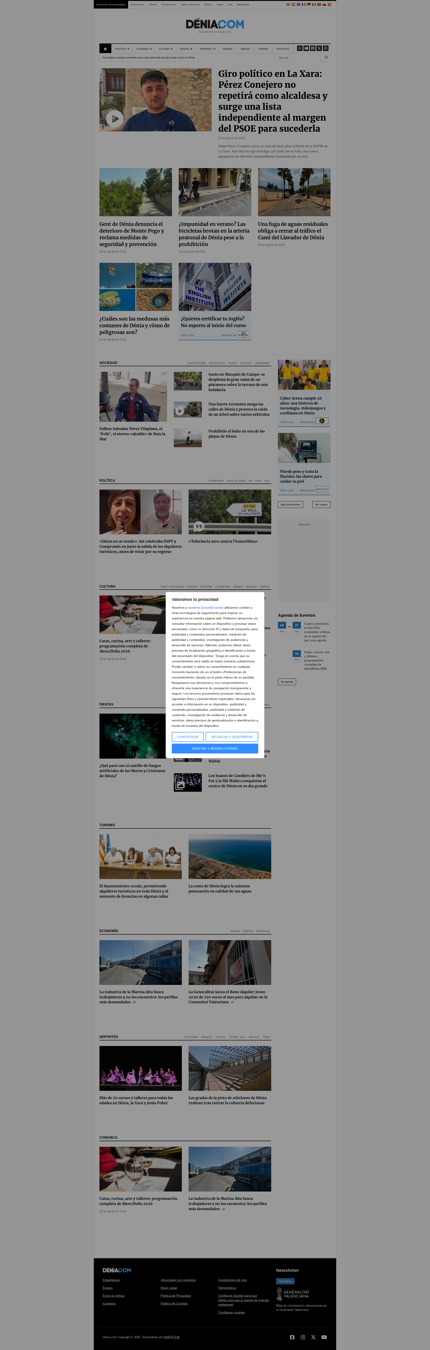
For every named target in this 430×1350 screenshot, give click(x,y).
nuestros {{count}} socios (205, 607)
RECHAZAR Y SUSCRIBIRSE (232, 737)
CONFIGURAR (187, 737)
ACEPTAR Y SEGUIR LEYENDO (215, 748)
